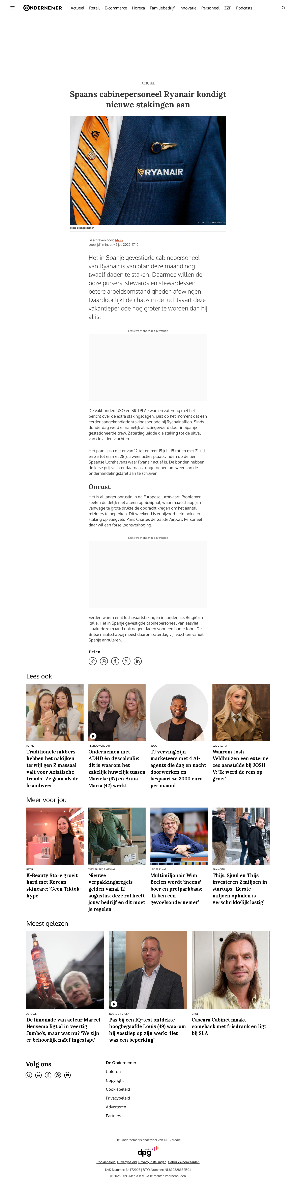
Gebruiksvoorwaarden (184, 1162)
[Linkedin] (38, 1075)
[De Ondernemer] (42, 8)
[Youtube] (67, 1075)
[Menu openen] (12, 8)
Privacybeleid (127, 1162)
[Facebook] (48, 1075)
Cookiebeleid (106, 1162)
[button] (152, 1162)
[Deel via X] (126, 661)
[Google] (29, 1075)
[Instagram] (58, 1075)
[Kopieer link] (93, 661)
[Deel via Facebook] (115, 661)
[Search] (283, 8)
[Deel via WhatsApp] (104, 661)
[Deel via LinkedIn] (138, 661)
